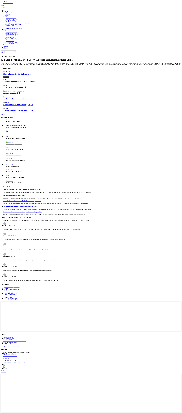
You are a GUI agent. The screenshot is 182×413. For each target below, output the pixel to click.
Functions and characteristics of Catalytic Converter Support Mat (22, 212)
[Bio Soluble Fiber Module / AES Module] (9, 169)
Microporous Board (8, 292)
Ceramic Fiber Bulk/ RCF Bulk (13, 155)
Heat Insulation (7, 290)
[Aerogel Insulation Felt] (14, 91)
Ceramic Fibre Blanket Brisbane (11, 289)
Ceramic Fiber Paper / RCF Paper (14, 144)
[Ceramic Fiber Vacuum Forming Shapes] (6, 102)
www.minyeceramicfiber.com (10, 356)
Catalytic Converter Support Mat (13, 21)
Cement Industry (10, 37)
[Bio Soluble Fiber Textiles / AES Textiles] (9, 158)
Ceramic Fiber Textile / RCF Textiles (14, 149)
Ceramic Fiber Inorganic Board (13, 166)
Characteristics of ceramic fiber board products (17, 217)
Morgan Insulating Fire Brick (11, 293)
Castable (8, 27)
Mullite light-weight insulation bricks (17, 74)
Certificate (8, 14)
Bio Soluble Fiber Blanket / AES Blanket (15, 138)
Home (4, 10)
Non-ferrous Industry (11, 38)
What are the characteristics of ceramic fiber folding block (20, 206)
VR (4, 47)
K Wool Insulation (8, 296)
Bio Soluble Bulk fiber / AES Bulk (14, 121)
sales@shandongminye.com (9, 1)
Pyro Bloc (6, 288)
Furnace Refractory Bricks (10, 299)
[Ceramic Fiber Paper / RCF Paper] (9, 142)
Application (6, 30)
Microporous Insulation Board (14, 87)
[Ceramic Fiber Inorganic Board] (9, 164)
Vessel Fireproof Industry (12, 42)
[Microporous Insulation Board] (6, 85)
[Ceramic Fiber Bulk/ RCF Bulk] (9, 153)
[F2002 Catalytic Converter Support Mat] (5, 108)
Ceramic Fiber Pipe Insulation (147, 63)
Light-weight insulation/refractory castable (19, 81)
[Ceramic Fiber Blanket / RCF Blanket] (7, 175)
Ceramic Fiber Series (11, 18)
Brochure (5, 48)
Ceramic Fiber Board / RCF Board (14, 132)
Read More (6, 77)
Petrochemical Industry (11, 32)
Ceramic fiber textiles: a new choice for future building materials (22, 201)
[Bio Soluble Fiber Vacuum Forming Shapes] (6, 97)
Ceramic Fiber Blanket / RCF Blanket (15, 177)
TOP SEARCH (22, 362)
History (8, 15)
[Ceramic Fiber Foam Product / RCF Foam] (16, 125)
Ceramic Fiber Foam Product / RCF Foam (16, 127)
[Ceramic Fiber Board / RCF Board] (7, 131)
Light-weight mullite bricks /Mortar (14, 28)
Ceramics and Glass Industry (12, 35)
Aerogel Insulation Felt (11, 93)
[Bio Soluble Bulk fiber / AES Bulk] (9, 120)
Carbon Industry (10, 41)
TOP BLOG (15, 362)
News (4, 29)
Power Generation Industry (12, 34)
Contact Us (5, 46)
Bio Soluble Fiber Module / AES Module (15, 171)
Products (5, 16)
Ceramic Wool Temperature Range (12, 287)
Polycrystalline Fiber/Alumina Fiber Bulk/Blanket (17, 23)
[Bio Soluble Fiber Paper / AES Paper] (9, 181)
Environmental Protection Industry (14, 39)
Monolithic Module (10, 20)
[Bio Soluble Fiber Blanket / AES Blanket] (7, 136)
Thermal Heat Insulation (9, 294)
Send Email (3, 372)
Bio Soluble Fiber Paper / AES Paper (14, 182)
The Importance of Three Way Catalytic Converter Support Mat (22, 189)
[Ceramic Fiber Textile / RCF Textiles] (9, 147)
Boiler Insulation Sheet (103, 63)
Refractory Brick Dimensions (11, 298)
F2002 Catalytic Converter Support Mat (18, 110)
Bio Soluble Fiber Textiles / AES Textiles (15, 160)
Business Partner (7, 44)
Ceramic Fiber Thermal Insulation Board (131, 63)
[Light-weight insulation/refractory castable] (5, 79)
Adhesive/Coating (10, 25)
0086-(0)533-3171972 (8, 3)
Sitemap (9, 362)
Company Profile (10, 12)
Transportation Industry (11, 43)
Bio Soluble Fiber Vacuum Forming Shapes (19, 99)
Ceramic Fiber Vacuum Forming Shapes (18, 105)
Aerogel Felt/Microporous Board (13, 24)
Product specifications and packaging (14, 195)
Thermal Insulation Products (115, 63)
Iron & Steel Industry (11, 33)
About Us (5, 11)
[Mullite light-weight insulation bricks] (6, 71)
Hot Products (3, 362)
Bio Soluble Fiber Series (11, 19)
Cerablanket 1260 (8, 297)
